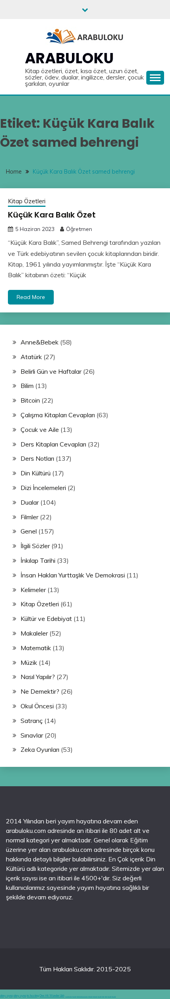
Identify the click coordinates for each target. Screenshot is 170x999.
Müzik (29, 662)
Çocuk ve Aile (40, 429)
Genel (29, 531)
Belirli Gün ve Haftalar (51, 371)
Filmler (29, 517)
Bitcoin (30, 400)
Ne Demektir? (40, 691)
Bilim (27, 386)
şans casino (100, 996)
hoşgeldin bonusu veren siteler (82, 996)
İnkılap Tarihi (38, 560)
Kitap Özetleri (26, 201)
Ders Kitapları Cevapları (53, 444)
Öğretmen (79, 229)
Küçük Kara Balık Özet (52, 214)
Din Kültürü (36, 473)
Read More (31, 297)
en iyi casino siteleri (68, 996)
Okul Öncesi (37, 706)
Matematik (36, 648)
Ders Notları (37, 458)
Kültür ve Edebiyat (46, 618)
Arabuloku (69, 58)
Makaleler (34, 633)
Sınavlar (32, 735)
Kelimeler (33, 590)
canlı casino (74, 996)
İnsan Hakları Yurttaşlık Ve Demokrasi (73, 575)
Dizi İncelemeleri (43, 488)
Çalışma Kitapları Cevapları (58, 415)
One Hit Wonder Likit (52, 995)
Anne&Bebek (40, 342)
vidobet (103, 996)
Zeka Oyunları (40, 749)
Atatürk (31, 357)
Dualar (30, 502)
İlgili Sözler (35, 546)
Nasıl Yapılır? (38, 677)
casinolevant (90, 996)
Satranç (32, 721)
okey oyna (6, 995)
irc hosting (33, 995)
